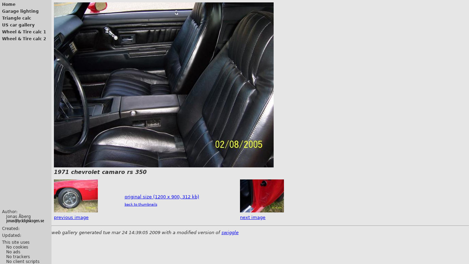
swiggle (230, 232)
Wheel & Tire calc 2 (24, 38)
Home (8, 4)
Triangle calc (16, 18)
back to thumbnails (141, 204)
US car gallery (18, 25)
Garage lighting (20, 11)
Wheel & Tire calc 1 (24, 32)
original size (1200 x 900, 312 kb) (162, 196)
